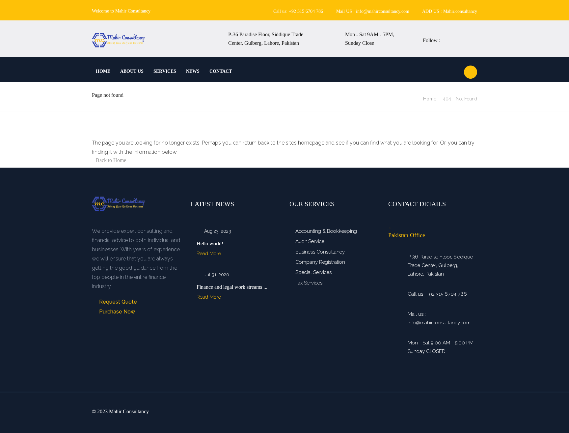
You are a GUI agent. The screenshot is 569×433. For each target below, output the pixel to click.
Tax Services (308, 283)
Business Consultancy (320, 252)
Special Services (313, 272)
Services (164, 71)
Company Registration (320, 262)
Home (103, 71)
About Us (132, 71)
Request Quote (117, 302)
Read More (209, 254)
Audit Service (309, 241)
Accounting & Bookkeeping (326, 231)
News (193, 71)
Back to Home (111, 160)
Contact (220, 71)
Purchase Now (116, 312)
